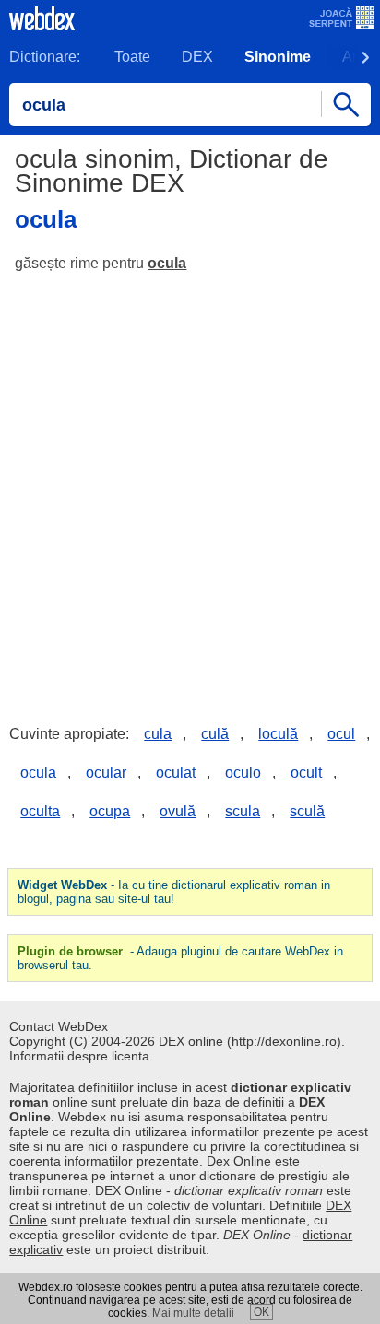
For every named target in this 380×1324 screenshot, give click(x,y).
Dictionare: (44, 56)
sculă (307, 811)
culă (215, 734)
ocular (106, 772)
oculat (176, 772)
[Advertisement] (190, 484)
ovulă (178, 811)
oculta (40, 811)
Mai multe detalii (193, 1312)
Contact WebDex (58, 1026)
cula (158, 734)
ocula (167, 263)
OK (261, 1312)
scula (242, 811)
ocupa (109, 811)
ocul (341, 734)
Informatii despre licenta (79, 1056)
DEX (197, 56)
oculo (243, 772)
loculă (278, 734)
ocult (306, 772)
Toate (132, 56)
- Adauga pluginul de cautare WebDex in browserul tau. (180, 958)
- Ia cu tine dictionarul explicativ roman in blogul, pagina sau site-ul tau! (174, 892)
